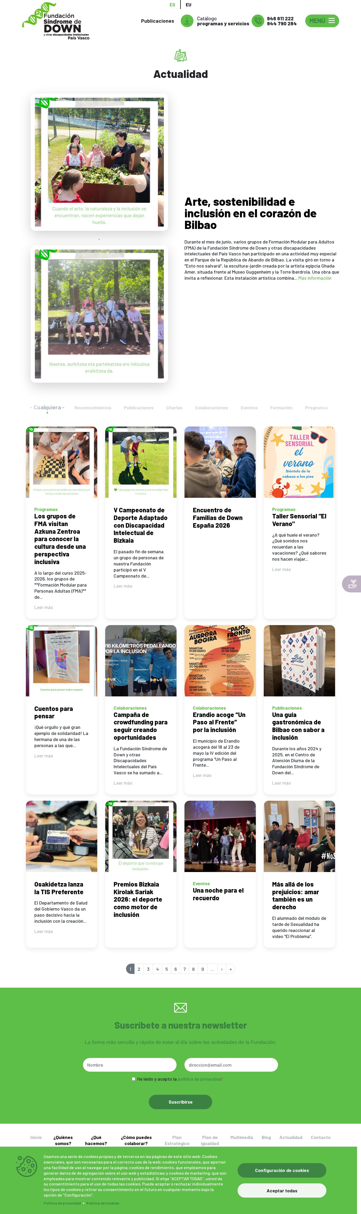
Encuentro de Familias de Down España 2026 (218, 517)
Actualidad (290, 1137)
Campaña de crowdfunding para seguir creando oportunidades (141, 726)
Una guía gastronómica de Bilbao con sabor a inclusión (298, 726)
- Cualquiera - (47, 407)
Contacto (321, 1137)
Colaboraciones (211, 407)
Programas (316, 407)
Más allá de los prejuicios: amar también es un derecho (295, 895)
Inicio (36, 1137)
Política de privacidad (62, 1203)
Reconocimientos (93, 407)
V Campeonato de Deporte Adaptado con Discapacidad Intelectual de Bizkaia (141, 525)
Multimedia (241, 1137)
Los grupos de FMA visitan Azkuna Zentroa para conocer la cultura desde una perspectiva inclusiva (60, 538)
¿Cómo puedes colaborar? (136, 1140)
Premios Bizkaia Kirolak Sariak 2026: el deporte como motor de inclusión (138, 899)
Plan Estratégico (177, 1140)
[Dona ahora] (351, 583)
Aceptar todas (282, 1190)
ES (172, 4)
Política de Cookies (102, 1203)
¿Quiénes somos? (63, 1140)
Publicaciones (157, 21)
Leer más (43, 607)
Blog (266, 1137)
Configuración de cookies (282, 1170)
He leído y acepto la (179, 1079)
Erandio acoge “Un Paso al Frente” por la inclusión (219, 722)
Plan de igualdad (210, 1140)
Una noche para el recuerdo (218, 894)
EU (188, 4)
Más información (314, 278)
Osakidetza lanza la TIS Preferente (59, 888)
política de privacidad (200, 1079)
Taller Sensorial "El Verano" (299, 519)
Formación (281, 407)
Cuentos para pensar (53, 712)
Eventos (249, 407)
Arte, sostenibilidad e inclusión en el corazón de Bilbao (250, 212)
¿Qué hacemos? (96, 1140)
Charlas (174, 407)
